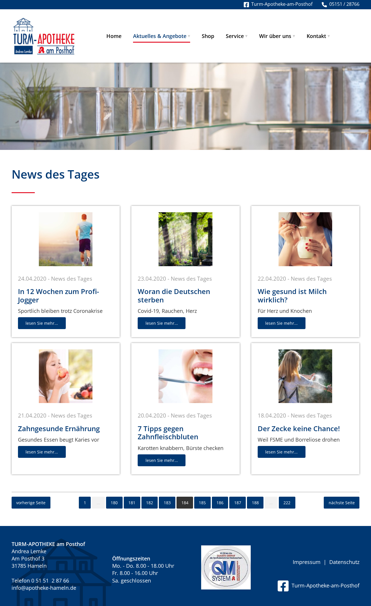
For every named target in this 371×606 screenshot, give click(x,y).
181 (131, 502)
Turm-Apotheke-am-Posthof (324, 585)
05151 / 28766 (343, 4)
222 (286, 502)
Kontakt (316, 35)
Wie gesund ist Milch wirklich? (292, 295)
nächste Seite (342, 502)
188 (255, 502)
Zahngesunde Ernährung (59, 428)
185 (202, 502)
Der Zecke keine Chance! (299, 428)
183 (167, 502)
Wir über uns (275, 35)
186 (220, 502)
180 (114, 502)
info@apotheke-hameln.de (44, 587)
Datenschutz (344, 561)
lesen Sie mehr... (42, 323)
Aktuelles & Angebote (159, 35)
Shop (208, 35)
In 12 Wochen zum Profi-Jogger (58, 295)
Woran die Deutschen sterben (174, 295)
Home (113, 35)
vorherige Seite (31, 502)
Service (235, 35)
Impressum (307, 561)
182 (149, 502)
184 (184, 502)
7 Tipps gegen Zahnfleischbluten (168, 433)
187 (237, 502)
